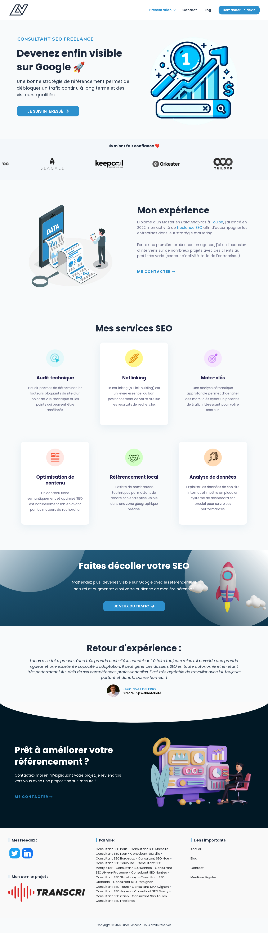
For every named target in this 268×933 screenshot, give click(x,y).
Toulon (217, 222)
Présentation (160, 10)
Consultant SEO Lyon (111, 853)
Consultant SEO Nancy (151, 891)
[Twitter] (14, 853)
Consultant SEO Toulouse (115, 863)
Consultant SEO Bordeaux (115, 858)
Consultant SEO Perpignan (133, 882)
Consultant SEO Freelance (115, 900)
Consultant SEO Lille (145, 853)
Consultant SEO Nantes (149, 872)
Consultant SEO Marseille (149, 849)
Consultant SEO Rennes (134, 868)
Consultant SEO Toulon (149, 896)
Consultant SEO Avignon (150, 886)
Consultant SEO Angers (113, 891)
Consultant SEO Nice (153, 858)
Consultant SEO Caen (112, 896)
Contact (189, 10)
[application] (173, 10)
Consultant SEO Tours (112, 886)
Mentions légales (203, 877)
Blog (207, 10)
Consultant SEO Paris (112, 849)
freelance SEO (189, 227)
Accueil (196, 849)
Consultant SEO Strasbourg (116, 877)
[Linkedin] (27, 853)
